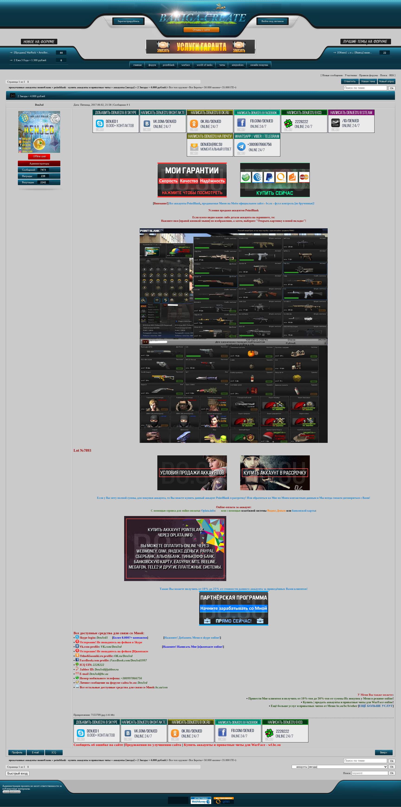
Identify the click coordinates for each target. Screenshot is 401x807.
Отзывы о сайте (201, 29)
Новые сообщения (332, 75)
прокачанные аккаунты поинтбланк (30, 87)
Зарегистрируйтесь (128, 21)
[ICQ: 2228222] (54, 752)
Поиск (383, 75)
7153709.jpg (98, 714)
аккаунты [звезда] (124, 87)
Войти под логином (273, 21)
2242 (43, 182)
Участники (351, 75)
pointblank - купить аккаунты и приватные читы (82, 87)
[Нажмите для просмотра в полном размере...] (234, 442)
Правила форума (368, 75)
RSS (391, 75)
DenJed (39, 104)
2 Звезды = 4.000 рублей (151, 87)
